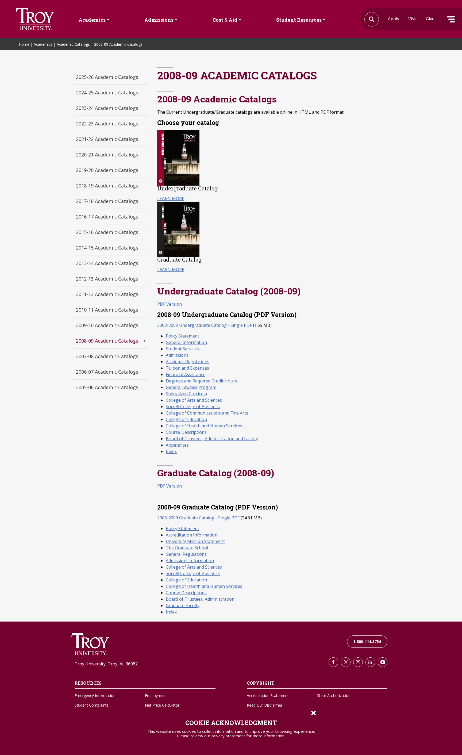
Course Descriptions (186, 432)
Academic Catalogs (73, 44)
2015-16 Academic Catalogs (107, 232)
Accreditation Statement (268, 695)
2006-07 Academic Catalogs (107, 372)
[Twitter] (346, 662)
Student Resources (299, 19)
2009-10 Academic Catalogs (107, 325)
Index (171, 451)
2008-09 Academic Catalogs (118, 44)
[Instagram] (358, 662)
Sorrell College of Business (193, 406)
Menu (451, 19)
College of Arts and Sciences (194, 400)
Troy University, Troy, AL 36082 (106, 664)
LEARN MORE (170, 198)
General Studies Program (191, 387)
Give (430, 19)
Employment (156, 695)
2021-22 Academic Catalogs (107, 139)
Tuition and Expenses (187, 368)
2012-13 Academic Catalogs (107, 278)
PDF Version (169, 304)
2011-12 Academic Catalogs (107, 294)
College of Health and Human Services (204, 426)
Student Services (182, 349)
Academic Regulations (187, 362)
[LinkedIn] (370, 662)
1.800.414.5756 (367, 641)
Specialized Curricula (186, 394)
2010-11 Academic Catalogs (107, 309)
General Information (186, 342)
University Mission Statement (195, 541)
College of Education (186, 419)
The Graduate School (187, 548)
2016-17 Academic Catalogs (107, 216)
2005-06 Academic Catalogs (107, 387)
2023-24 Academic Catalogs (107, 108)
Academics (92, 19)
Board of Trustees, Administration (200, 599)
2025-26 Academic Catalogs (107, 77)
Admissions (159, 19)
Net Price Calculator (162, 705)
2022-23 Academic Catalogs (107, 123)
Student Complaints (92, 705)
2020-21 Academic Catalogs (107, 154)
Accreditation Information (191, 535)
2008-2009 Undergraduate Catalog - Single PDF (205, 325)
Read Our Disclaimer (264, 705)
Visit (412, 19)
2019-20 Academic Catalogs (107, 170)
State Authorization (334, 695)
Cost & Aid (225, 19)
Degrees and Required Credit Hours (201, 381)
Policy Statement (182, 336)
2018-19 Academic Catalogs (107, 185)
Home (24, 44)
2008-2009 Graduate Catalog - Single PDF (198, 518)
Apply (393, 19)
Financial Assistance (185, 374)
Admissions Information (190, 561)
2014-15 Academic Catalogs (107, 247)
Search (35, 19)
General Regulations (186, 554)
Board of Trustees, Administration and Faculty (212, 439)
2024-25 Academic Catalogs (107, 92)
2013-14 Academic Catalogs (107, 263)
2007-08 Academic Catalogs (107, 356)
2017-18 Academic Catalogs (107, 201)
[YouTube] (382, 662)
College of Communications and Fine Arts (207, 413)
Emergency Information (95, 695)
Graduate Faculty (182, 605)
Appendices (177, 445)
